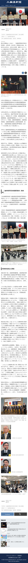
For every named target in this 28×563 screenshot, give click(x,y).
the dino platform (15, 561)
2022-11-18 (8, 29)
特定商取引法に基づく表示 (14, 557)
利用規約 (20, 555)
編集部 (7, 30)
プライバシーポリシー (11, 555)
